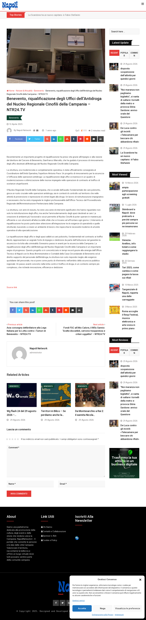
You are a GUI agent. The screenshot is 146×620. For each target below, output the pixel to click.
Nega (102, 608)
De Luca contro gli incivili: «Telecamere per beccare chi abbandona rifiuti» (129, 135)
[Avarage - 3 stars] (12, 439)
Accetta (82, 608)
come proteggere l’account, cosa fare (46, 15)
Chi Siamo (47, 527)
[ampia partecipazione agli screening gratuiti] (114, 186)
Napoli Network (38, 348)
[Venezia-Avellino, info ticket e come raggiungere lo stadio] (114, 237)
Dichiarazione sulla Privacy (102, 615)
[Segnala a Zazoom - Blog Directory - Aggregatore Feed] (77, 538)
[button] (140, 579)
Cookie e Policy (50, 540)
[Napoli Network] (37, 130)
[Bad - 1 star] (7, 439)
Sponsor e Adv (49, 536)
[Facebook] (13, 310)
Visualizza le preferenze (127, 608)
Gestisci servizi (78, 601)
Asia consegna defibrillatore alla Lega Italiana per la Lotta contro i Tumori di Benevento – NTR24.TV (26, 330)
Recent (114, 53)
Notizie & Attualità (24, 91)
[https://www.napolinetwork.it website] (34, 130)
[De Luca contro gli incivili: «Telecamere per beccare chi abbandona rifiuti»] (113, 126)
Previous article (15, 324)
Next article (98, 324)
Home (11, 91)
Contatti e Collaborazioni (54, 531)
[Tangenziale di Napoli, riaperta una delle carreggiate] (114, 288)
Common (134, 54)
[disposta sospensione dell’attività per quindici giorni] (113, 66)
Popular (124, 54)
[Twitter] (20, 310)
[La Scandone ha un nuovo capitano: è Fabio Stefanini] (113, 150)
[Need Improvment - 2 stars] (9, 439)
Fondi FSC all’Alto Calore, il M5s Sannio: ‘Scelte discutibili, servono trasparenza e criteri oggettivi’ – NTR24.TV (83, 330)
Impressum (119, 615)
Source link (12, 287)
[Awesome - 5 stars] (18, 439)
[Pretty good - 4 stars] (15, 439)
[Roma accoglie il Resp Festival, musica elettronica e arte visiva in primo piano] (114, 310)
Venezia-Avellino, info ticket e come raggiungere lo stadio (130, 247)
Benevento (39, 91)
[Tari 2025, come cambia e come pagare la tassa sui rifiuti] (114, 264)
